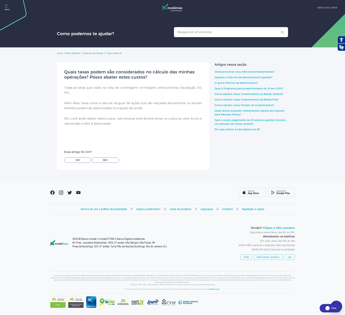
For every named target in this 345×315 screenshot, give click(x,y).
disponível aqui (214, 289)
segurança (207, 209)
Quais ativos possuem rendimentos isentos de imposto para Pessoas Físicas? (249, 113)
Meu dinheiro (73, 53)
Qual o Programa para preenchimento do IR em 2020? (249, 88)
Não (105, 160)
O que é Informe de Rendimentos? (236, 83)
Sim (78, 160)
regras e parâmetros (148, 209)
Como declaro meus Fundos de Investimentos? (244, 105)
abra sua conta (327, 8)
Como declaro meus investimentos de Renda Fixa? (247, 100)
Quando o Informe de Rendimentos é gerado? (243, 77)
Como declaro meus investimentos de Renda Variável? (249, 94)
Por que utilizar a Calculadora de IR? (237, 129)
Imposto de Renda (93, 53)
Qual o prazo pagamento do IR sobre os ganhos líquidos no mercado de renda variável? (250, 122)
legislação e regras (253, 209)
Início (60, 53)
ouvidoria (227, 209)
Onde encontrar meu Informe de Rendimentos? (245, 72)
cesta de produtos (180, 209)
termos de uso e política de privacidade (104, 209)
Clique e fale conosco (279, 228)
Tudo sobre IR (114, 53)
